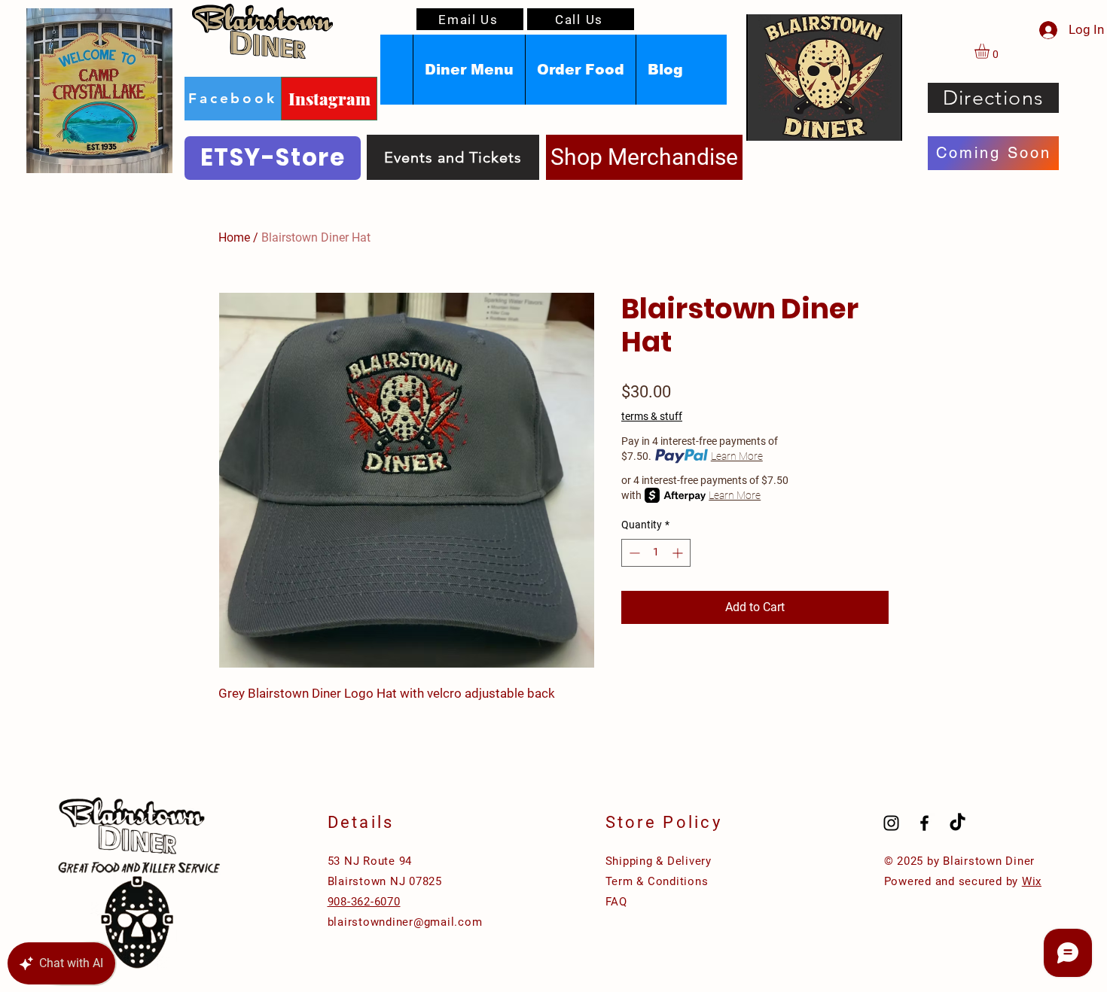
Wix (1031, 881)
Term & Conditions (657, 881)
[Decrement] (633, 553)
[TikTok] (957, 823)
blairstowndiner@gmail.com (405, 922)
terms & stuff (651, 416)
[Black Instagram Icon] (891, 823)
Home (234, 237)
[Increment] (678, 553)
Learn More (737, 456)
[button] (990, 51)
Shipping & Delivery (658, 861)
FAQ (616, 901)
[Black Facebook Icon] (924, 823)
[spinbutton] (655, 553)
